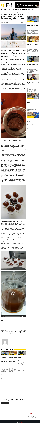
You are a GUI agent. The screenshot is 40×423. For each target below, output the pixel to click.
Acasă (1, 12)
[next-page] (3, 374)
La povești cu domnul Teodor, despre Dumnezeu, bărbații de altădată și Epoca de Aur (33, 82)
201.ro (22, 422)
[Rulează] (2, 316)
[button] (38, 9)
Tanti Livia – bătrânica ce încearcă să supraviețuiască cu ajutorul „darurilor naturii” (32, 64)
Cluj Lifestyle (5, 12)
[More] (22, 325)
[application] (13, 294)
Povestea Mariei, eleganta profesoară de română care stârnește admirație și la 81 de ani (33, 101)
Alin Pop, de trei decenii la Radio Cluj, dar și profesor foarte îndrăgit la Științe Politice (33, 120)
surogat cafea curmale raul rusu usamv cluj (10, 320)
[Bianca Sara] (1, 22)
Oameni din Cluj (4, 354)
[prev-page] (1, 374)
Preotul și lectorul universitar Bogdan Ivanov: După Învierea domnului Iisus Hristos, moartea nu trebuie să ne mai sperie (13, 359)
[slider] (12, 316)
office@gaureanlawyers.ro (33, 413)
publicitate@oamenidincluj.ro (6, 415)
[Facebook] (20, 412)
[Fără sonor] (22, 316)
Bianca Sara (5, 22)
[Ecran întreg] (24, 316)
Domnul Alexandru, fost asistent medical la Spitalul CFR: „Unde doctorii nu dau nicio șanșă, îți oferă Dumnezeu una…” (5, 359)
